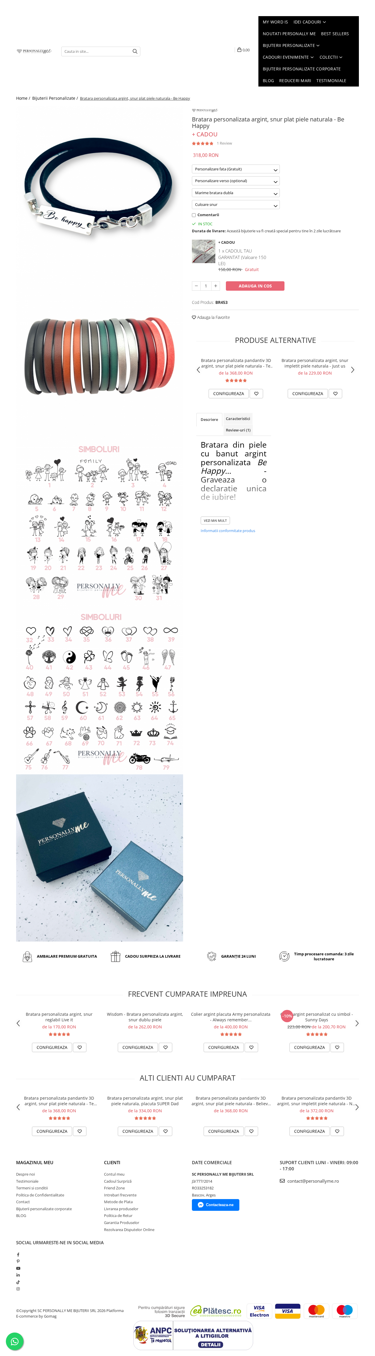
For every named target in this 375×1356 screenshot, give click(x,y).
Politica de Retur (118, 1215)
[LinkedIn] (18, 1275)
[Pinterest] (18, 1261)
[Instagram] (18, 1288)
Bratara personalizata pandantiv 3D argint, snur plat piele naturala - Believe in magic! (231, 1100)
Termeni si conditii (32, 1188)
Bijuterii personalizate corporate (44, 1208)
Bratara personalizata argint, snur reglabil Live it (59, 1016)
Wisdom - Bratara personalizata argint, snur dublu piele (145, 1016)
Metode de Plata (118, 1201)
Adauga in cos (255, 286)
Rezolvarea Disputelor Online (129, 1229)
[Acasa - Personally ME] (34, 51)
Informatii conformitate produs (228, 530)
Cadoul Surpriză (118, 1181)
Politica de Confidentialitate (40, 1195)
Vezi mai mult (215, 520)
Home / (23, 98)
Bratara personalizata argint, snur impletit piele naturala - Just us (315, 363)
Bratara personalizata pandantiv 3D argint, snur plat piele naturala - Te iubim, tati (236, 363)
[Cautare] (135, 51)
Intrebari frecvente (120, 1195)
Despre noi (25, 1174)
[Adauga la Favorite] (256, 393)
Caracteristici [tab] (238, 418)
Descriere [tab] (209, 419)
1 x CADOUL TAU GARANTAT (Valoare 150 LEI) (242, 257)
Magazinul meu (34, 1162)
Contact (23, 1201)
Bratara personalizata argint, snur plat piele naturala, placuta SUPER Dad (145, 1100)
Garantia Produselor (121, 1222)
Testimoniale (27, 1181)
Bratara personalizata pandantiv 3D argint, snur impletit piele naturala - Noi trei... (316, 1100)
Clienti (112, 1162)
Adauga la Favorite (213, 317)
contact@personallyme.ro (312, 1181)
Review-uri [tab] (238, 430)
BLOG (21, 1215)
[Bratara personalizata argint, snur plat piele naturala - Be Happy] (99, 189)
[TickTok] (18, 1282)
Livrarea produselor (121, 1208)
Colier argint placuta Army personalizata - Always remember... (230, 1016)
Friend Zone (114, 1188)
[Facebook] (18, 1254)
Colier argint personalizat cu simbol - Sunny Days (316, 1016)
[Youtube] (18, 1268)
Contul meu (114, 1174)
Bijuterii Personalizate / (55, 98)
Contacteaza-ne (219, 1205)
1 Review (224, 143)
